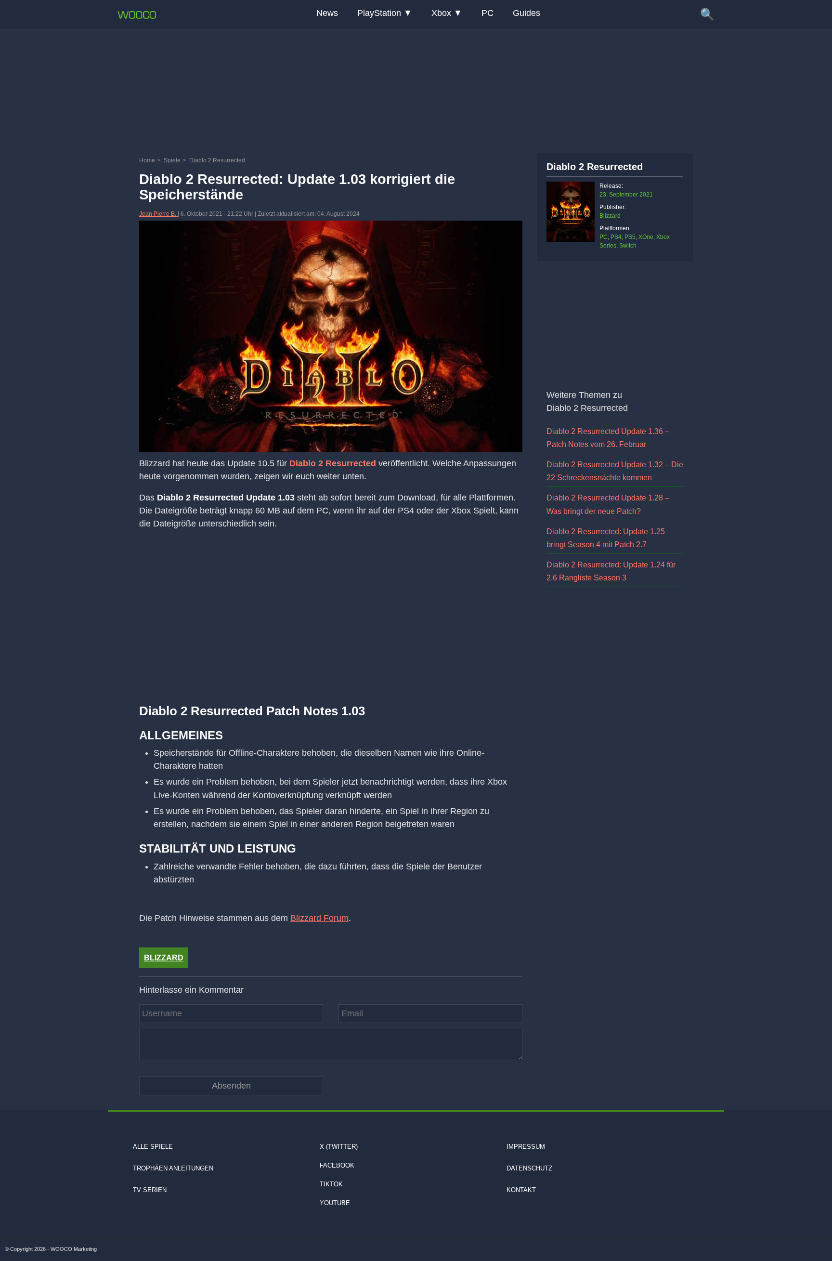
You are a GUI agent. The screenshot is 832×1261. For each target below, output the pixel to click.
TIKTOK (331, 1184)
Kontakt (521, 1190)
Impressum (526, 1146)
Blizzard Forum (319, 918)
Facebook (337, 1165)
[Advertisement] (416, 89)
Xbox (441, 13)
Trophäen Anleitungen (173, 1168)
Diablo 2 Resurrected (332, 463)
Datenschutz (529, 1168)
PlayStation (379, 13)
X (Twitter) (339, 1146)
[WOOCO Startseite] (136, 15)
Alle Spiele (153, 1146)
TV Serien (150, 1190)
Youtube (335, 1203)
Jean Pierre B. (158, 213)
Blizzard (163, 958)
